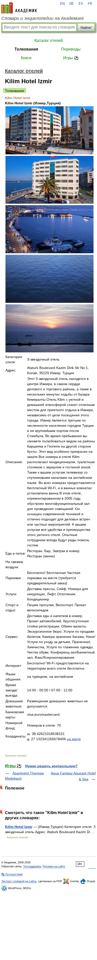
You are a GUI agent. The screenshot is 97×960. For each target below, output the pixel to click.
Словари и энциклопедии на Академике (42, 18)
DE (71, 3)
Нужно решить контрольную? (51, 766)
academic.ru (19, 7)
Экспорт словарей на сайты (19, 881)
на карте (74, 739)
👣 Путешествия (12, 874)
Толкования (26, 49)
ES (81, 3)
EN (62, 3)
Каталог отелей (49, 40)
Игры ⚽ (71, 58)
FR (90, 3)
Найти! (86, 27)
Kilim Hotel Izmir (18, 827)
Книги (26, 58)
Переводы (71, 49)
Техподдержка (32, 866)
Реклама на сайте (54, 866)
